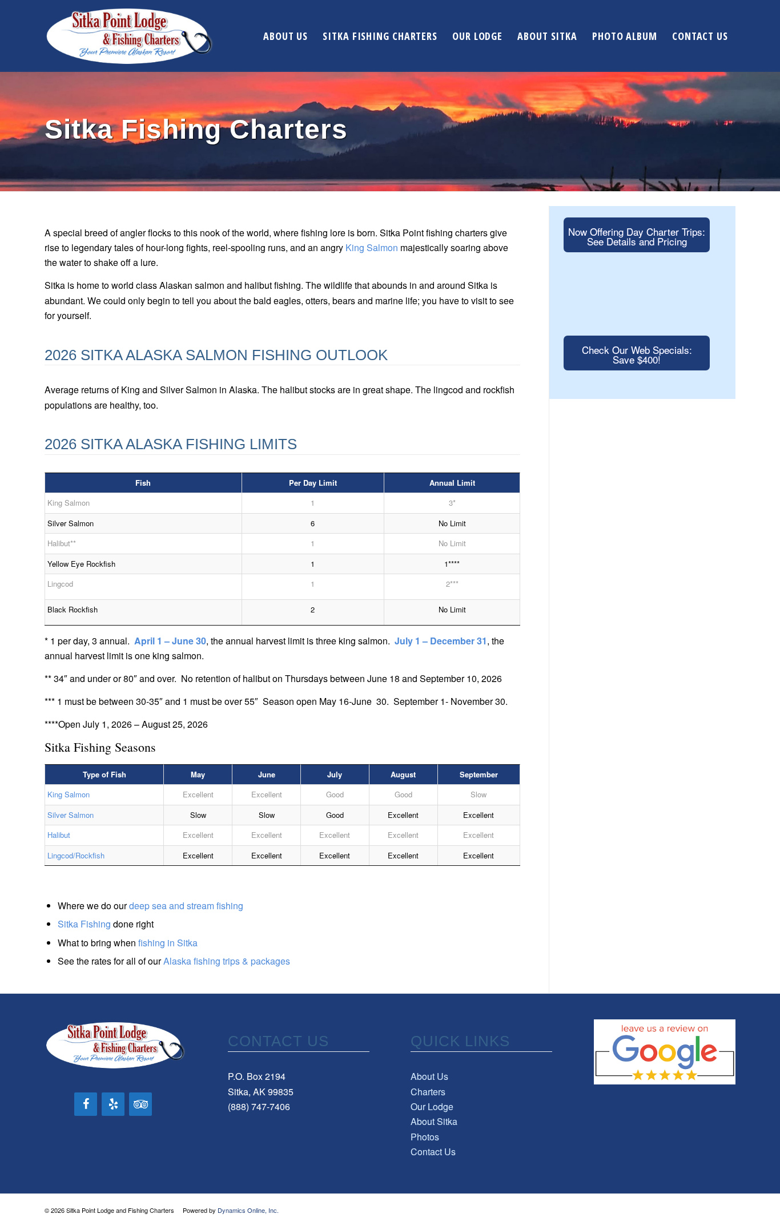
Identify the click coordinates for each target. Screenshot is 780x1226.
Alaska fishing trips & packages (226, 960)
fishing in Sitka (168, 942)
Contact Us (433, 1151)
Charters (428, 1091)
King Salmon (371, 247)
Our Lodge (432, 1106)
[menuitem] (285, 36)
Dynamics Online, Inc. (248, 1210)
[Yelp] (113, 1104)
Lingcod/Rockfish (75, 855)
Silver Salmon (70, 814)
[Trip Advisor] (140, 1104)
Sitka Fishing (84, 923)
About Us (429, 1076)
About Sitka (434, 1121)
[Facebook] (85, 1104)
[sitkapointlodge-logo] (129, 36)
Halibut (58, 834)
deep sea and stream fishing (186, 905)
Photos (425, 1136)
